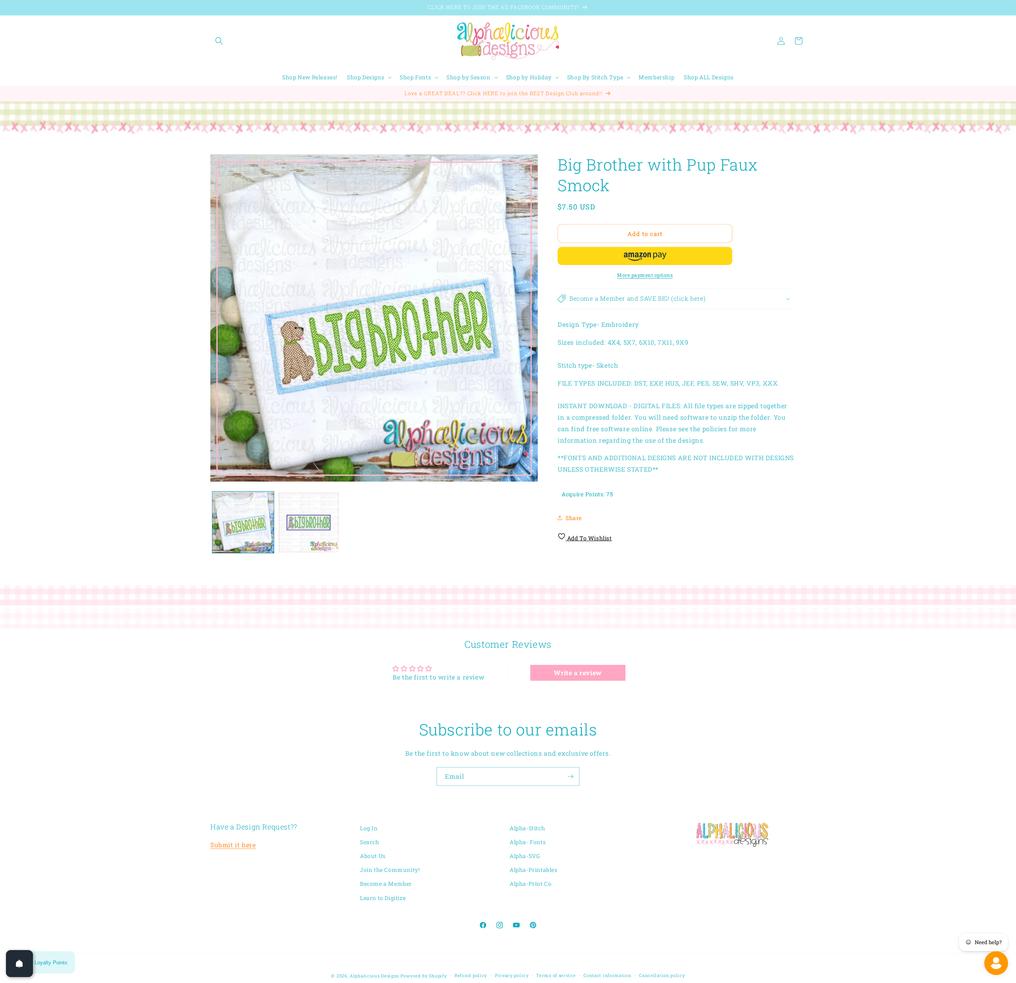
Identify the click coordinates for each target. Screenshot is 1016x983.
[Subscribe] (570, 776)
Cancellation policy (662, 975)
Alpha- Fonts (528, 842)
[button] (219, 41)
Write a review (577, 672)
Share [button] (574, 517)
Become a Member (386, 884)
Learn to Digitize (383, 898)
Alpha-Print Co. (531, 884)
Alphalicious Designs (374, 976)
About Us (373, 856)
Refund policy (470, 975)
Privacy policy (512, 975)
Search (369, 842)
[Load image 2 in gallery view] (308, 522)
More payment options (645, 275)
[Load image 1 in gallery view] (243, 522)
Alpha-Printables (534, 870)
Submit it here (233, 845)
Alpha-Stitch (527, 828)
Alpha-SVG (525, 856)
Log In (369, 828)
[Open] (19, 963)
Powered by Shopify (423, 976)
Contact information (607, 975)
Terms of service (555, 975)
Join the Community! (389, 870)
